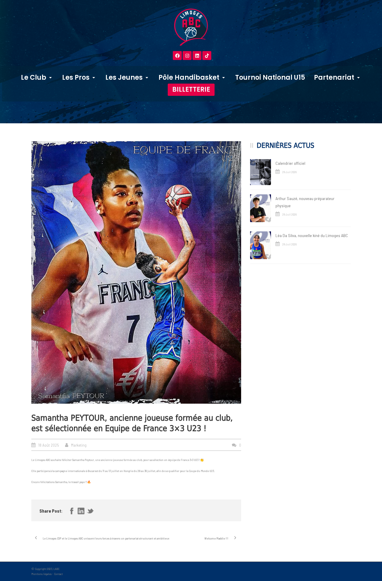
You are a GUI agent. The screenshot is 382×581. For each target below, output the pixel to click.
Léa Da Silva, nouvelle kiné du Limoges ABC (311, 235)
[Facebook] (177, 55)
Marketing (79, 445)
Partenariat (334, 77)
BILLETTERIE (191, 89)
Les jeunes (124, 77)
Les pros (76, 77)
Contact (58, 574)
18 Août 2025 (48, 445)
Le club (33, 77)
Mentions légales (41, 574)
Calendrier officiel (290, 163)
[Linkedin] (196, 55)
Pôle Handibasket (188, 77)
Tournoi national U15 (270, 77)
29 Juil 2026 (289, 172)
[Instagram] (187, 55)
